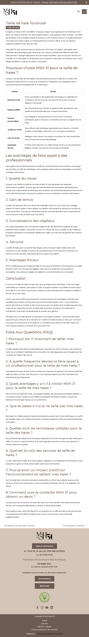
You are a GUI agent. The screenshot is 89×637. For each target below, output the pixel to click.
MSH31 (44, 620)
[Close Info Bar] (86, 2)
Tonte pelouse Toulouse (74, 525)
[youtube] (46, 607)
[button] (79, 11)
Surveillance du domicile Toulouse (19, 525)
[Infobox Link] (44, 2)
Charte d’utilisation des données (44, 629)
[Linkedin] (51, 607)
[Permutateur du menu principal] (84, 11)
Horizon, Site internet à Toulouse (50, 634)
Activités (44, 623)
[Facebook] (37, 607)
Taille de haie (13, 27)
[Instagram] (42, 607)
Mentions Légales (44, 626)
